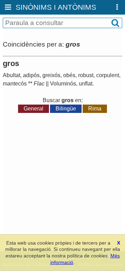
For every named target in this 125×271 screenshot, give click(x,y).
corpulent (107, 75)
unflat (85, 84)
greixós (51, 75)
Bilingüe (66, 109)
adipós (31, 75)
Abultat (11, 75)
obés (69, 75)
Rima (94, 109)
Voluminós (63, 84)
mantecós (15, 84)
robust (85, 75)
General (33, 109)
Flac (39, 84)
